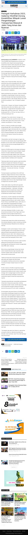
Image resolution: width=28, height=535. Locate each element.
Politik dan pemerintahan (6, 345)
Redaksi (3, 29)
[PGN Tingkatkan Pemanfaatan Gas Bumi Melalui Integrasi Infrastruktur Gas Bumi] (4, 450)
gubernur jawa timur (8, 344)
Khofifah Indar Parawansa (18, 344)
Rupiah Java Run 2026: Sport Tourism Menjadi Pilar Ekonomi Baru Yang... (7, 504)
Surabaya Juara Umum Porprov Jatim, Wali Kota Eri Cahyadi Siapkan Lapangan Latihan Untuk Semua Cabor (21, 361)
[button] (2, 6)
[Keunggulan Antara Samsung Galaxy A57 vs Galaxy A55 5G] (4, 386)
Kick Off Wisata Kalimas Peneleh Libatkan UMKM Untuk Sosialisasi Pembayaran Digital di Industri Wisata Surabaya (7, 362)
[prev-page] (2, 391)
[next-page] (4, 391)
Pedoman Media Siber (17, 531)
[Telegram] (18, 32)
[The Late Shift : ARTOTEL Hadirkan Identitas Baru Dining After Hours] (4, 374)
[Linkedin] (15, 32)
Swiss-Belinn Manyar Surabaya (6, 515)
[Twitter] (9, 32)
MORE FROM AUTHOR (16, 369)
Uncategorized (7, 9)
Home (2, 9)
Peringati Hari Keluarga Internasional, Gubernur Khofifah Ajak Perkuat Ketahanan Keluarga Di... (17, 462)
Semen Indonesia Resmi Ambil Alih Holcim (18, 454)
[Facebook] (6, 32)
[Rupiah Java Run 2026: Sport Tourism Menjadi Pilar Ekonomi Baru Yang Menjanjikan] (7, 497)
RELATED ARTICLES (6, 369)
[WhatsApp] (12, 32)
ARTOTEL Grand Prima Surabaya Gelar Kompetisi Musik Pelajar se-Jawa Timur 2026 (16, 380)
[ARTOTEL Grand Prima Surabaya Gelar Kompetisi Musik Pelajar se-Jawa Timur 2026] (4, 380)
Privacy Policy (9, 531)
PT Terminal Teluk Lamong (19, 515)
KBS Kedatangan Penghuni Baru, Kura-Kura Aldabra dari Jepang (20, 504)
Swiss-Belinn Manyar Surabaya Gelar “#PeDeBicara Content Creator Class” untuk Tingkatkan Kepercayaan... (7, 519)
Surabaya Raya (17, 500)
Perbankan (3, 500)
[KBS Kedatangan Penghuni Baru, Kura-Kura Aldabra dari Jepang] (21, 497)
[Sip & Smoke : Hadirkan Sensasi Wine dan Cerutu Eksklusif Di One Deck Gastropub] (4, 443)
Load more (13, 467)
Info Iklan (23, 531)
